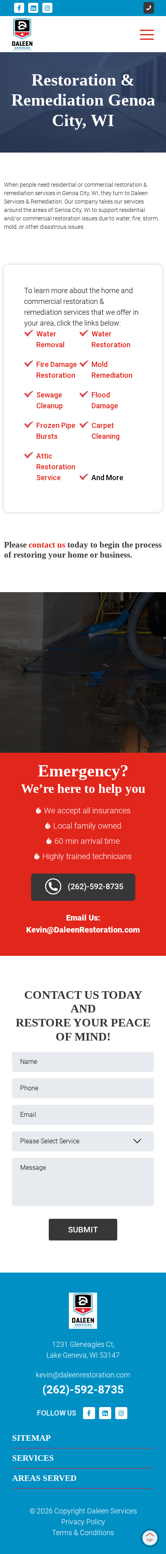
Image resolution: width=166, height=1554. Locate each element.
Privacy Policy (83, 1521)
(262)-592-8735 (94, 886)
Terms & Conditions (83, 1532)
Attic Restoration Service (55, 467)
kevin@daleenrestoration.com (83, 1375)
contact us (47, 545)
